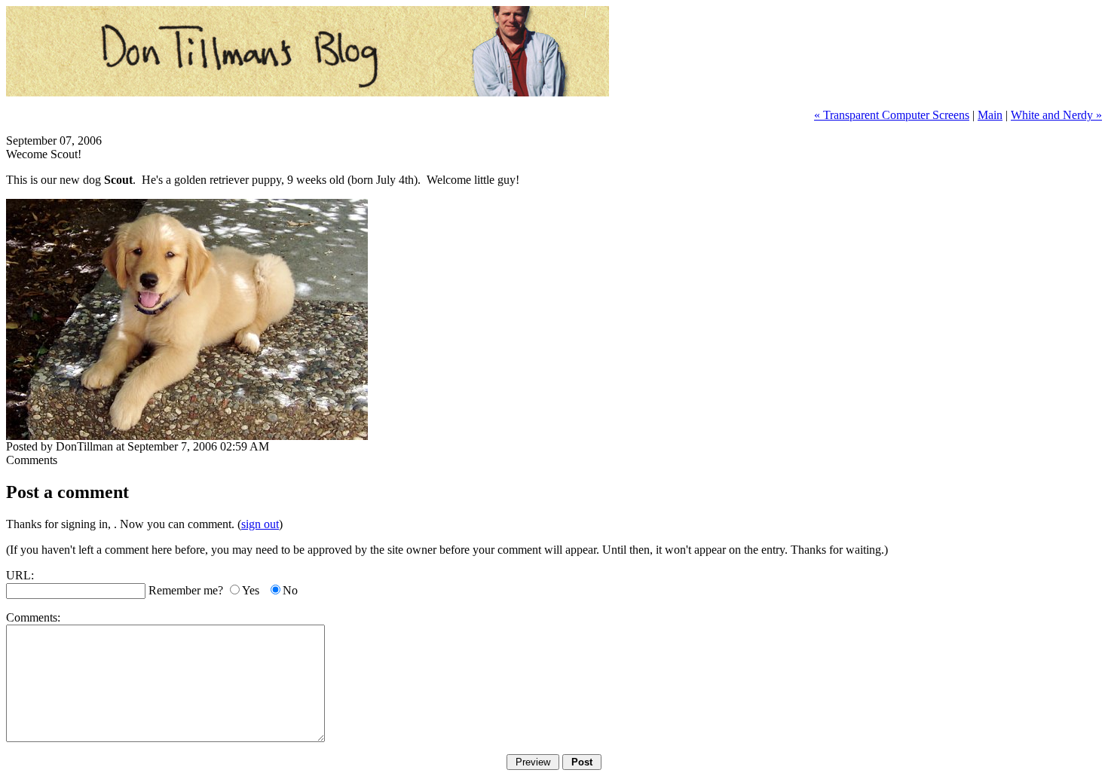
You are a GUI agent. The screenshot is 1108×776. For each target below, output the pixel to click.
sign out (260, 524)
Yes (250, 590)
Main (990, 114)
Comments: (33, 617)
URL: (20, 575)
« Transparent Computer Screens (891, 114)
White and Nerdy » (1056, 114)
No (290, 590)
